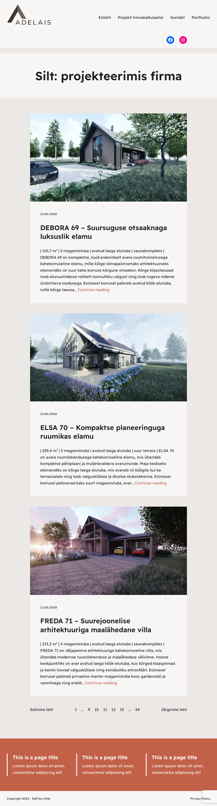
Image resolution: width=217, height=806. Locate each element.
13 (122, 709)
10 (97, 709)
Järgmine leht (174, 709)
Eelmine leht (41, 709)
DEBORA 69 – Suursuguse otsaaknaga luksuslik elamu (103, 232)
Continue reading (94, 289)
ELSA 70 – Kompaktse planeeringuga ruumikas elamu (102, 432)
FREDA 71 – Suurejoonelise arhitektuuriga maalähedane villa (95, 625)
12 (113, 709)
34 (137, 709)
